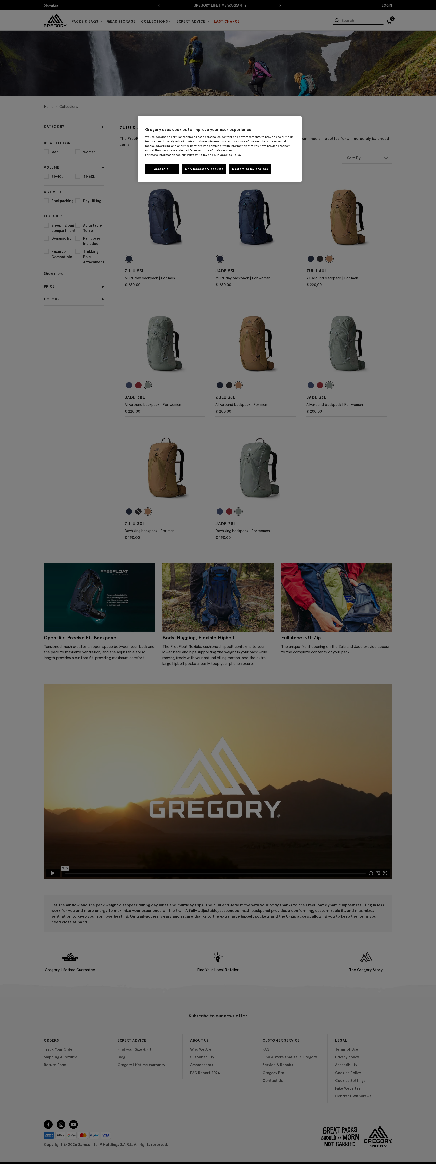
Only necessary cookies (204, 169)
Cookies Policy (230, 155)
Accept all (162, 169)
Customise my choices (250, 169)
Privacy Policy (197, 155)
